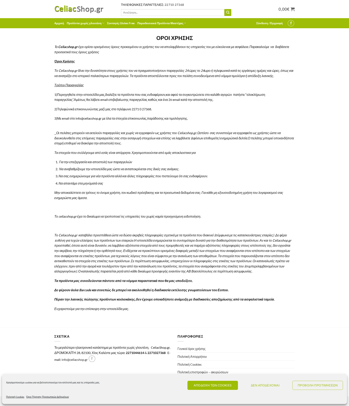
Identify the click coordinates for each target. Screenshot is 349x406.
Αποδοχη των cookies (213, 385)
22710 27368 (174, 4)
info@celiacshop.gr (75, 359)
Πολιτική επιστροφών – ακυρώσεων (203, 372)
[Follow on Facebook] (291, 23)
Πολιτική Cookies (15, 396)
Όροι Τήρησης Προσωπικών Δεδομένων (47, 396)
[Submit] (227, 12)
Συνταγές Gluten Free (121, 23)
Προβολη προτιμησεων (318, 385)
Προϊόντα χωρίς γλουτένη (84, 23)
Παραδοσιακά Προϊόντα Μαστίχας (160, 23)
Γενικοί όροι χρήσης (192, 349)
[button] (269, 23)
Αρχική (59, 23)
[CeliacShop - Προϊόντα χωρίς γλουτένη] (84, 9)
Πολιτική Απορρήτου (192, 356)
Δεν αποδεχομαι (265, 385)
